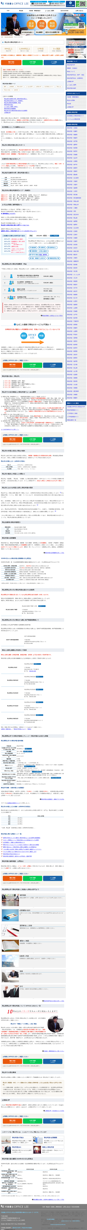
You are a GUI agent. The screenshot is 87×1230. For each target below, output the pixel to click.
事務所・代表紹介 (72, 68)
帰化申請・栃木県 (72, 318)
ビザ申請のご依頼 (72, 413)
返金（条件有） (43, 254)
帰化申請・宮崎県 (72, 388)
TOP (8, 10)
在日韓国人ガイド (49, 86)
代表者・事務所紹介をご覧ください (54, 1051)
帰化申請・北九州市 (73, 228)
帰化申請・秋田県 (72, 148)
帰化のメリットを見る (30, 766)
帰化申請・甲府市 (72, 334)
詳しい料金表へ (54, 235)
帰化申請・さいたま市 (73, 274)
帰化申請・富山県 (72, 368)
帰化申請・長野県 (72, 338)
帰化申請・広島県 (72, 231)
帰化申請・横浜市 (72, 254)
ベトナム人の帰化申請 (73, 119)
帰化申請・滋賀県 (72, 188)
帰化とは (59, 86)
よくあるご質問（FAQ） (11, 106)
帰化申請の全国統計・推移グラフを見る (52, 799)
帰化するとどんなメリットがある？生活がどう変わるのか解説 (21, 844)
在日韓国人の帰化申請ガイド (75, 115)
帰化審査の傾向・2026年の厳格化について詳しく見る (48, 1199)
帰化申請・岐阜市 (72, 348)
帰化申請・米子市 (72, 288)
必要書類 (11, 86)
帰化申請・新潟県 (72, 264)
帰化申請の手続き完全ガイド (11, 854)
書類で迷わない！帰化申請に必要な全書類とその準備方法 (19, 847)
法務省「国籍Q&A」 (6, 729)
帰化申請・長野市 (72, 341)
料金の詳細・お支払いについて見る (52, 315)
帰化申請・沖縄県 (72, 394)
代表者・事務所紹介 (35, 10)
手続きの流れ (7, 90)
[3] (55, 511)
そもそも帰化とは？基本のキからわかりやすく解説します (19, 851)
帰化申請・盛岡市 (72, 144)
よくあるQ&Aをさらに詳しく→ (10, 429)
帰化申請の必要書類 (10, 108)
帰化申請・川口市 (72, 278)
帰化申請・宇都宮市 (73, 321)
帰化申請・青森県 (72, 134)
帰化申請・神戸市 (72, 164)
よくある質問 (29, 86)
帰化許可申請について (20, 729)
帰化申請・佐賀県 (72, 374)
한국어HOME (64, 10)
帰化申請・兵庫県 (72, 161)
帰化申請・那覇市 (72, 398)
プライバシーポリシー (73, 1228)
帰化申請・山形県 (72, 308)
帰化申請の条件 (71, 88)
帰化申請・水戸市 (72, 314)
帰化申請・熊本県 (72, 381)
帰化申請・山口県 (72, 371)
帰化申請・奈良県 (72, 244)
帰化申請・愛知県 (72, 174)
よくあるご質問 (49, 10)
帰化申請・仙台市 (72, 158)
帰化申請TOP (71, 65)
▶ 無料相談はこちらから (8, 213)
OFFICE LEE (15, 3)
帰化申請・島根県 (72, 294)
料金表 (21, 10)
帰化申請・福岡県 (72, 221)
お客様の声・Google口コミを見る (54, 1110)
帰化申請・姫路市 (72, 168)
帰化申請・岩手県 (72, 141)
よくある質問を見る (37, 771)
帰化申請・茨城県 (72, 311)
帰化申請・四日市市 (73, 214)
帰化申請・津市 (71, 211)
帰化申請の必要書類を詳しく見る (54, 552)
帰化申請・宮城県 (72, 154)
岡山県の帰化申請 (9, 37)
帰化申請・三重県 (72, 208)
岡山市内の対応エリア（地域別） (13, 100)
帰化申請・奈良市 (72, 248)
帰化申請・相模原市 (73, 261)
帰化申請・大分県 (72, 384)
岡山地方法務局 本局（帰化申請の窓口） (16, 98)
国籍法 (29, 729)
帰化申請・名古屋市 (73, 178)
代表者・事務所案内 (73, 97)
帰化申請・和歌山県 (73, 201)
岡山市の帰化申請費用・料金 (12, 102)
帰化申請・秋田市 (72, 151)
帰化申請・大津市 (72, 191)
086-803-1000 (32, 671)
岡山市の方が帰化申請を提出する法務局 (15, 110)
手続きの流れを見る (56, 777)
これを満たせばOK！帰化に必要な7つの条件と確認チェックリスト (22, 849)
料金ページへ (28, 748)
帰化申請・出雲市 (72, 301)
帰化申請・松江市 (72, 298)
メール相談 (54, 62)
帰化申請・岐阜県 (72, 344)
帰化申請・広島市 (72, 234)
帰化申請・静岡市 (72, 358)
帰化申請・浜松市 (72, 354)
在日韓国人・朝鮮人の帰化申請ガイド (14, 842)
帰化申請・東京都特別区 (74, 198)
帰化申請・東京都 (72, 194)
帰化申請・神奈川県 (73, 251)
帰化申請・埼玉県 (72, 271)
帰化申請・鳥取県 (72, 281)
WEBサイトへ (42, 606)
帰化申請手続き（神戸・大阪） (76, 75)
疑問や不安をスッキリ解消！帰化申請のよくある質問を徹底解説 (21, 837)
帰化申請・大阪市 (72, 184)
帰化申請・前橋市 (72, 328)
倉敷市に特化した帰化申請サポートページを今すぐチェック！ (19, 231)
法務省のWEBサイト (13, 803)
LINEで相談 (32, 62)
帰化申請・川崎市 (72, 258)
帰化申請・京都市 (72, 241)
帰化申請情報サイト (73, 410)
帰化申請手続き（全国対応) (75, 78)
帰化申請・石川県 (72, 364)
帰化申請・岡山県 (72, 218)
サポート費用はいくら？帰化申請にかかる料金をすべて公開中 (21, 840)
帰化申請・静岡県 (72, 351)
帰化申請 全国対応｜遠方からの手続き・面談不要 (17, 856)
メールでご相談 (70, 5)
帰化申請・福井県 (72, 361)
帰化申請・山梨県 (72, 331)
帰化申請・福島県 (72, 304)
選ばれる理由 (71, 100)
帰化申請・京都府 (72, 238)
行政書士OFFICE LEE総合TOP (76, 406)
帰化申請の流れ (8, 104)
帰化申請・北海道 (72, 128)
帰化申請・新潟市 (72, 268)
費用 (5, 86)
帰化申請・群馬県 (72, 324)
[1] (60, 492)
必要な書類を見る (28, 751)
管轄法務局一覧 (71, 420)
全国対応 (16, 90)
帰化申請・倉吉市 (72, 291)
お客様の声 (38, 86)
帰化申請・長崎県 (72, 378)
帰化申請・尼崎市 (72, 171)
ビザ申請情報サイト (73, 416)
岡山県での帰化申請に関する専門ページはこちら (15, 225)
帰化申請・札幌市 (72, 131)
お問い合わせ (79, 10)
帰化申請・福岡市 (72, 224)
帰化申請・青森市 (72, 138)
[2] (37, 505)
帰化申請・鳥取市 (72, 284)
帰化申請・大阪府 (72, 181)
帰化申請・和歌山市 (73, 204)
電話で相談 (11, 62)
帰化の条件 (20, 86)
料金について (71, 71)
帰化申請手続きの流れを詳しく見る (54, 1001)
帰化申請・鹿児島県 (73, 391)
